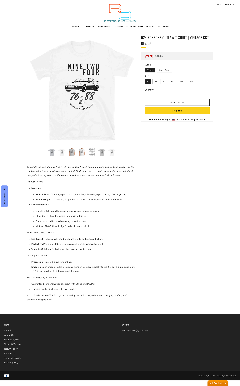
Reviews (4, 196)
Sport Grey (164, 70)
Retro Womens (104, 26)
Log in (218, 4)
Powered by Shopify (206, 376)
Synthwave (118, 26)
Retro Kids (90, 26)
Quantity (149, 89)
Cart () (227, 4)
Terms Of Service (13, 344)
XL (172, 81)
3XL (191, 81)
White (150, 70)
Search (7, 330)
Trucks (166, 26)
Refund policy (11, 362)
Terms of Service (12, 358)
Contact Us (10, 353)
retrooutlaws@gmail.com (135, 330)
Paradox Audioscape (134, 26)
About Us (150, 26)
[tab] (52, 152)
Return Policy (11, 348)
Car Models (76, 26)
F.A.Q (158, 26)
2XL (181, 81)
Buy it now (177, 110)
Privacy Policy (11, 339)
